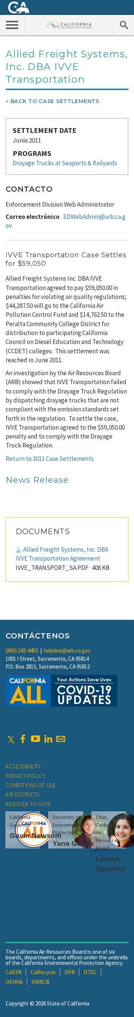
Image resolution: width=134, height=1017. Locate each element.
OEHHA (14, 981)
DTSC (90, 972)
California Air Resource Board (69, 24)
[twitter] (11, 739)
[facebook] (23, 739)
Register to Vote (28, 804)
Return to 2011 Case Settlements (50, 459)
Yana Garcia (73, 843)
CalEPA (14, 972)
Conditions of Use (31, 785)
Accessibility (23, 766)
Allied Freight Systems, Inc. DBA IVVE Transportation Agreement (62, 553)
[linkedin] (48, 739)
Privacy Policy (26, 776)
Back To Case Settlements (54, 101)
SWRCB (41, 981)
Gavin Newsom (35, 835)
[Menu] (12, 24)
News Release (37, 480)
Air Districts (22, 794)
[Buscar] (124, 24)
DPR (69, 972)
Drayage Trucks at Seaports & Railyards (65, 163)
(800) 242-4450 (22, 650)
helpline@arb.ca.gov (67, 650)
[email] (61, 739)
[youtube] (35, 739)
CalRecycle (43, 972)
